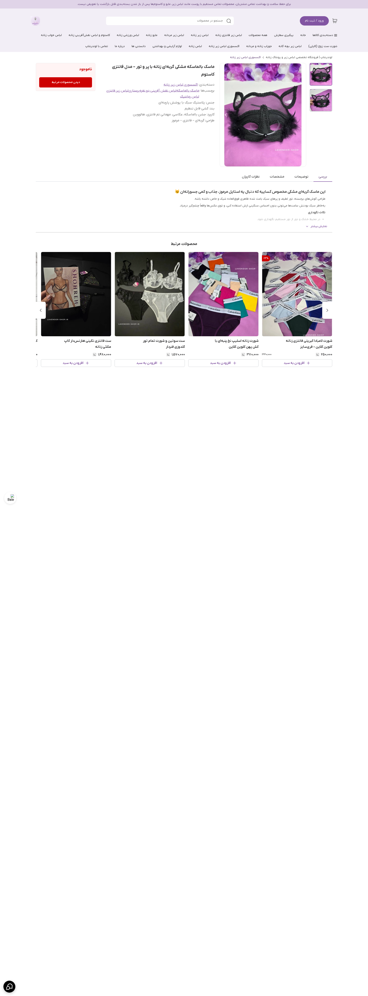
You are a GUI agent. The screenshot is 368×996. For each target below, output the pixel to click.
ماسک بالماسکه (187, 91)
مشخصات (277, 177)
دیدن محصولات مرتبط (66, 82)
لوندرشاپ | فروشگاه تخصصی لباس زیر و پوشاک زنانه (299, 57)
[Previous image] (225, 114)
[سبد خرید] (334, 20)
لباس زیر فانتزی (117, 91)
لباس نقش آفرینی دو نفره (158, 91)
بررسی (323, 177)
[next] (41, 310)
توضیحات (301, 177)
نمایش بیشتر (318, 226)
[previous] (327, 310)
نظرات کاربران (251, 177)
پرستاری (134, 91)
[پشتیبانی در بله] (10, 498)
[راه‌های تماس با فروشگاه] (9, 987)
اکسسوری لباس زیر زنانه (245, 57)
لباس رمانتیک (189, 96)
